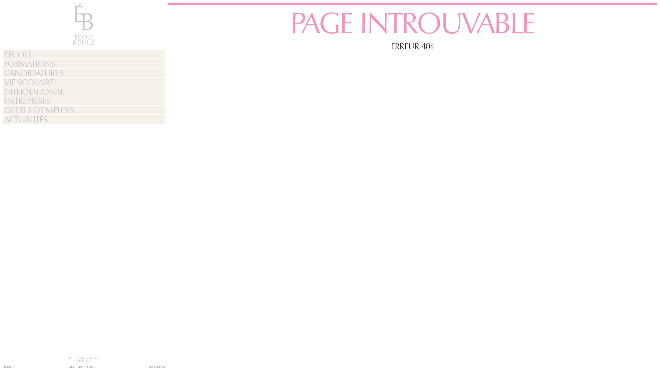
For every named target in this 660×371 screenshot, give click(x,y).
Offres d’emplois (39, 110)
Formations (29, 64)
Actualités (25, 119)
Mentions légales (82, 367)
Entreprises (27, 101)
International (34, 92)
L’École (18, 54)
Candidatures (33, 73)
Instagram (157, 367)
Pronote (9, 367)
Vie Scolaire (29, 82)
